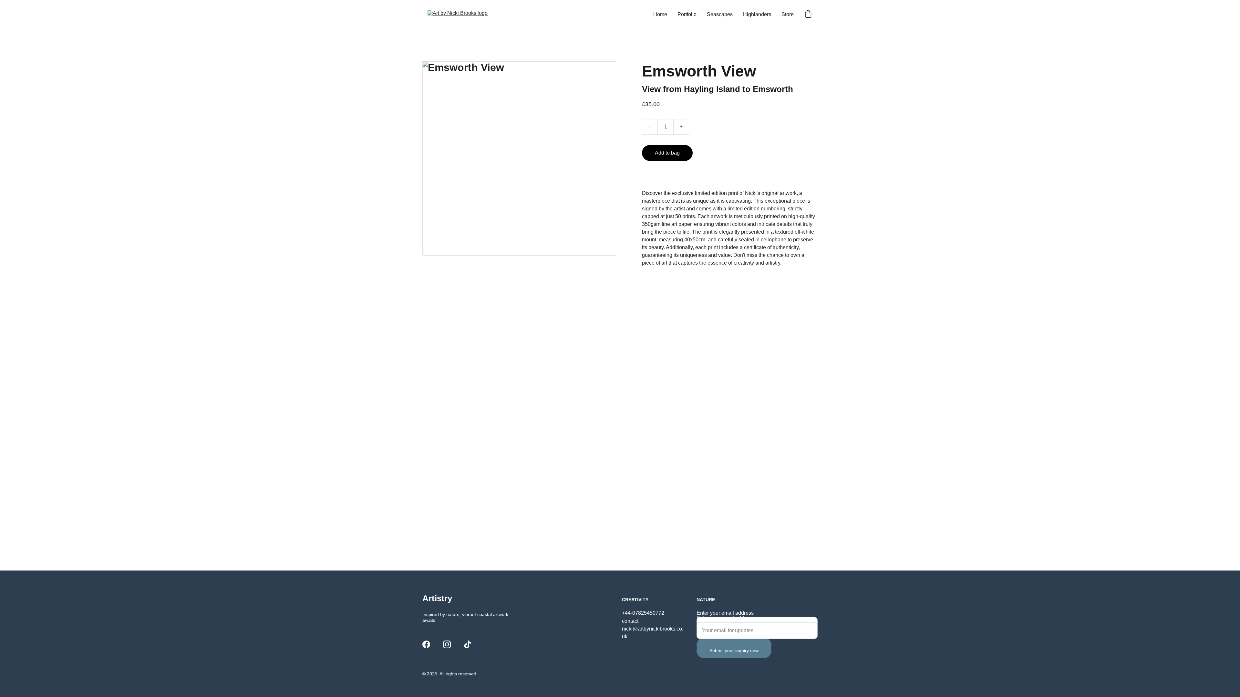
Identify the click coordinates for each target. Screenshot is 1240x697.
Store (787, 14)
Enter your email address (725, 613)
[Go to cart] (808, 14)
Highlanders (757, 14)
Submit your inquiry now (734, 650)
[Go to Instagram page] (447, 644)
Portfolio (687, 14)
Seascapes (720, 14)
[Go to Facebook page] (426, 644)
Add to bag (667, 153)
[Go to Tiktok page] (467, 644)
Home (660, 14)
